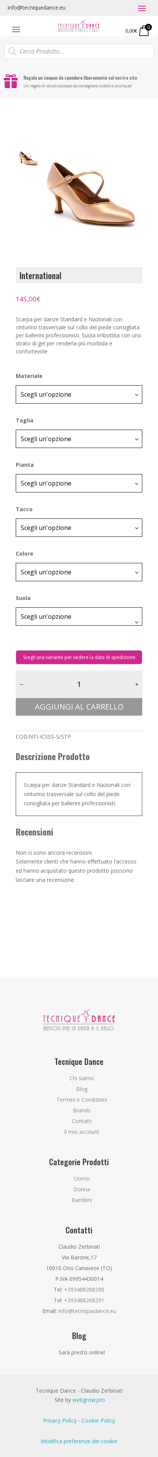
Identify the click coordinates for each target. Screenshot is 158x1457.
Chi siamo (81, 1078)
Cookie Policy (98, 1420)
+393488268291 (84, 1300)
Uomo (82, 1178)
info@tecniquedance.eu (37, 7)
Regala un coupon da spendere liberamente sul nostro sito (80, 77)
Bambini (82, 1200)
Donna (81, 1189)
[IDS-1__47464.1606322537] (91, 183)
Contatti (82, 1121)
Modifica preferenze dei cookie (79, 1441)
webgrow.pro (88, 1399)
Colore (24, 553)
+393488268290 (84, 1289)
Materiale (29, 375)
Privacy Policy (60, 1420)
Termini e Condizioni (81, 1099)
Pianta (25, 464)
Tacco (24, 509)
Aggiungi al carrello (79, 707)
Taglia (24, 420)
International (40, 275)
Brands (82, 1110)
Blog (81, 1088)
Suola (23, 598)
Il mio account (81, 1131)
